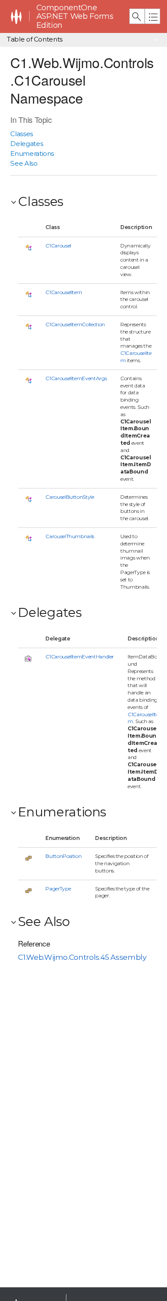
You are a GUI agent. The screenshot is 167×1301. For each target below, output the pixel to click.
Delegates (26, 144)
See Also (23, 163)
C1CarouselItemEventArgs (76, 378)
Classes (21, 134)
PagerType (58, 888)
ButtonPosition (63, 856)
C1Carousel (58, 245)
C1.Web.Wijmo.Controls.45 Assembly (82, 957)
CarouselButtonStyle (69, 497)
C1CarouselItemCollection (74, 324)
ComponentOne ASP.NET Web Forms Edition (74, 16)
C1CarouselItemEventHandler (79, 656)
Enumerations (32, 153)
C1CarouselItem (63, 292)
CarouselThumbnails (69, 536)
